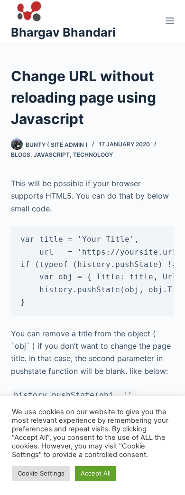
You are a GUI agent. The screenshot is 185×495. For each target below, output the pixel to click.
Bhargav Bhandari (63, 32)
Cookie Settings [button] (41, 473)
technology (93, 154)
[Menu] (170, 21)
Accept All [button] (96, 473)
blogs (20, 154)
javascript (52, 154)
